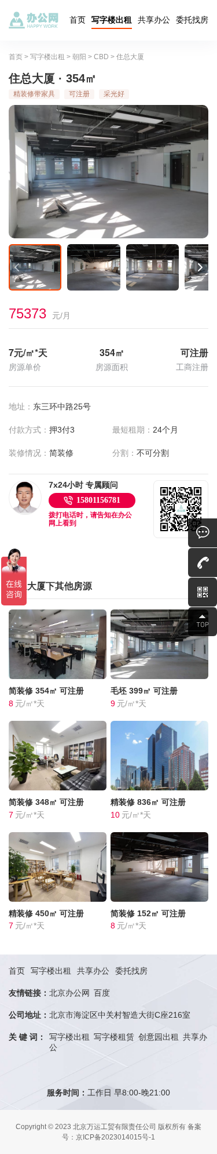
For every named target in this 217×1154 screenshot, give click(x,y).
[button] (17, 267)
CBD (101, 57)
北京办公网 (69, 992)
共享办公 (154, 19)
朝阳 (79, 57)
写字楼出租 (111, 19)
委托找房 (192, 19)
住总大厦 (130, 57)
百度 (102, 992)
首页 (77, 19)
